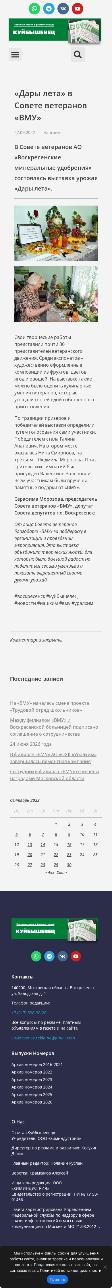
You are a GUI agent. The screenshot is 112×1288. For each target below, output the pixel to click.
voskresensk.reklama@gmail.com (43, 1038)
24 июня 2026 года (31, 744)
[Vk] (63, 8)
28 (42, 864)
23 (69, 854)
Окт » (62, 872)
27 (30, 864)
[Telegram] (49, 8)
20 (30, 854)
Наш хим (52, 132)
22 (56, 854)
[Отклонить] (105, 1267)
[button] (15, 54)
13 (30, 844)
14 (42, 844)
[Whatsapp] (34, 8)
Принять (57, 1279)
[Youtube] (77, 8)
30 (69, 864)
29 (56, 864)
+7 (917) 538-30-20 (29, 1012)
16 (69, 844)
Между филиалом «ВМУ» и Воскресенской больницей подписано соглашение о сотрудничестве (54, 727)
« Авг (49, 872)
